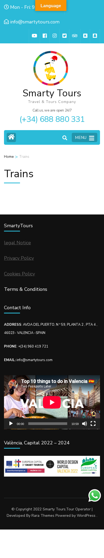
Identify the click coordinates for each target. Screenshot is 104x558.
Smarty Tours (52, 93)
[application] (52, 402)
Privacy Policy (19, 258)
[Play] (11, 423)
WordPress (86, 515)
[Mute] (84, 423)
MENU (80, 137)
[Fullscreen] (93, 423)
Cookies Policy (19, 274)
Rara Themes (42, 515)
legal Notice (17, 242)
